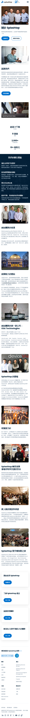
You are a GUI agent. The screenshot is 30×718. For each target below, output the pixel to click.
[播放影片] (15, 110)
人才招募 (3, 672)
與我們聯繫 (6, 93)
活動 (2, 670)
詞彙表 (2, 680)
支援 (2, 686)
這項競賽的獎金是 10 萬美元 (9, 283)
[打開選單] (27, 2)
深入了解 (7, 600)
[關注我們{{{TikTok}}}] (21, 715)
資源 (2, 675)
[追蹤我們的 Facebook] (11, 715)
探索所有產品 (16, 38)
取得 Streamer (4, 696)
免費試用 (5, 38)
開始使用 (18, 686)
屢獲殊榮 (18, 198)
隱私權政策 (9, 707)
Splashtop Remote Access (20, 665)
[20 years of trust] (16, 2)
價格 (17, 694)
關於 (2, 662)
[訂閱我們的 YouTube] (16, 715)
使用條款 (15, 707)
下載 (17, 691)
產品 (17, 662)
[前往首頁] (6, 2)
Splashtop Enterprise (21, 676)
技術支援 (3, 689)
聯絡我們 (3, 677)
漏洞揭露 (3, 694)
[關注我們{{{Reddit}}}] (19, 715)
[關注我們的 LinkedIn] (2, 715)
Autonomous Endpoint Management (21, 673)
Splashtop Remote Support (20, 669)
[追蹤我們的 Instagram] (5, 715)
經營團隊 (3, 667)
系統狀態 (3, 691)
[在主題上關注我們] (8, 715)
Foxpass (18, 679)
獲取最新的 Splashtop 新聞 (10, 651)
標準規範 (3, 707)
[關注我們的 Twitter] (13, 715)
